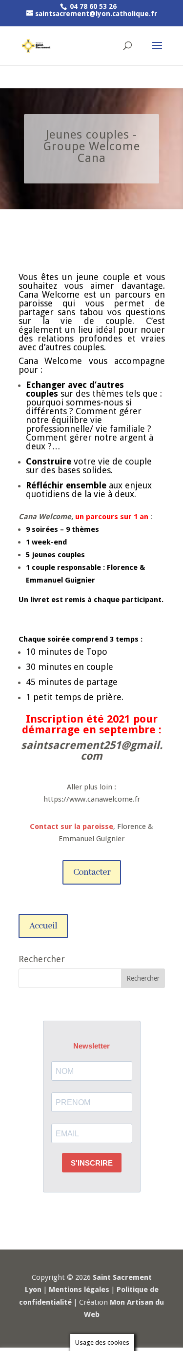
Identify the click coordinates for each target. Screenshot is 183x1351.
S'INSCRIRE (92, 1163)
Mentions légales (79, 1289)
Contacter (91, 872)
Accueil (43, 926)
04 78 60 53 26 (92, 6)
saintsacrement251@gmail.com (92, 750)
